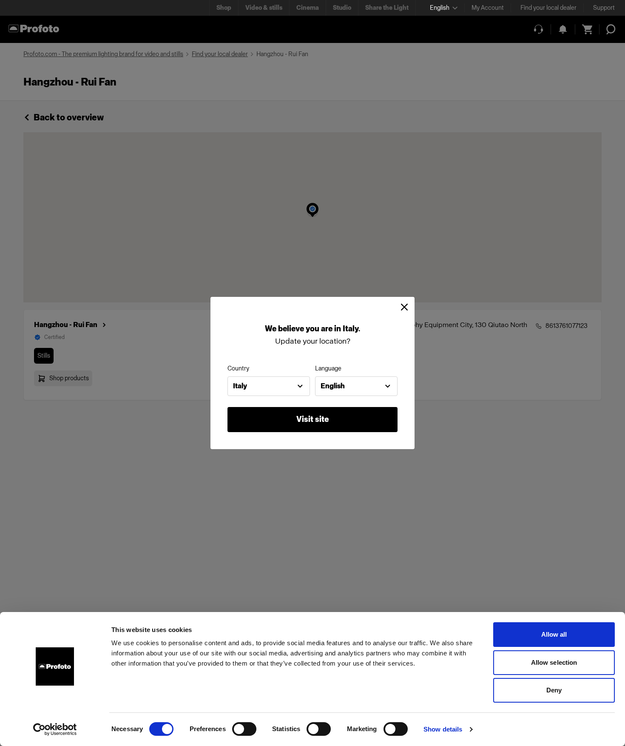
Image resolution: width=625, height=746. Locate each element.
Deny (554, 690)
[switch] (244, 729)
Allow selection (554, 662)
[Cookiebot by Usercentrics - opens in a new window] (55, 729)
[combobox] (268, 386)
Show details (442, 729)
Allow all (554, 634)
